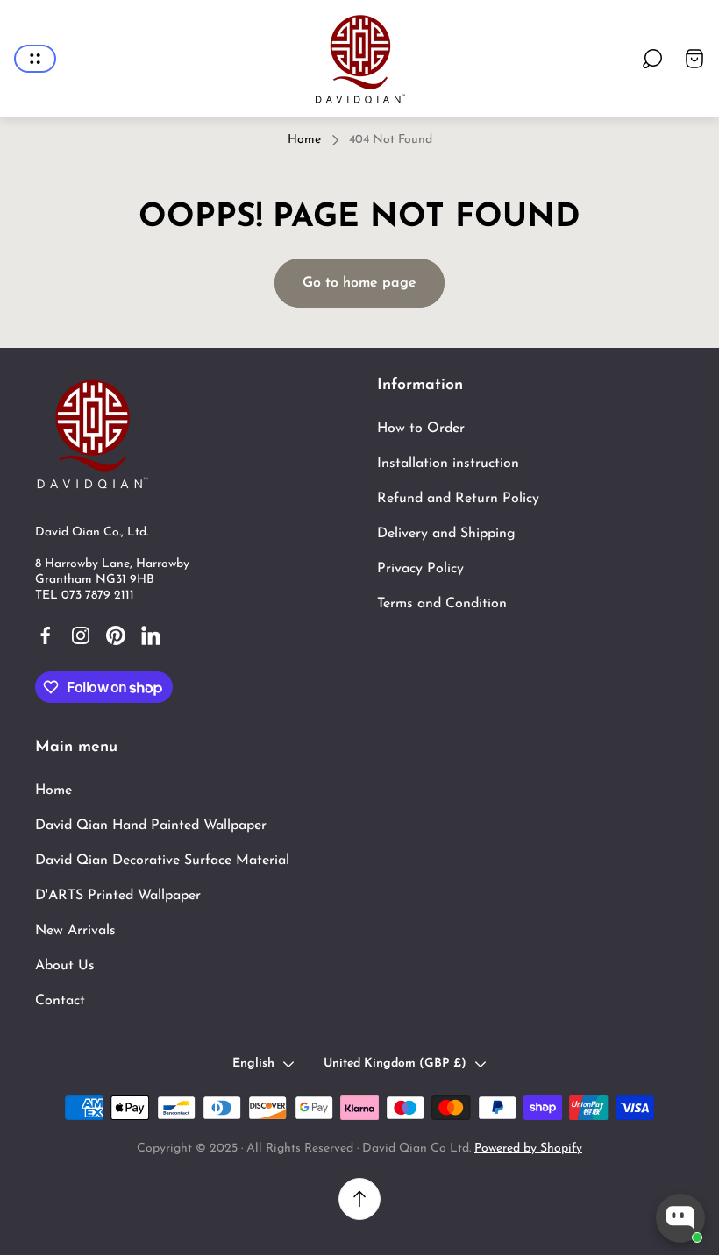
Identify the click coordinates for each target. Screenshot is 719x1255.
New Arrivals (75, 931)
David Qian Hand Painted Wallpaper (151, 826)
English (253, 1063)
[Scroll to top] (359, 1199)
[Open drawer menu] (35, 59)
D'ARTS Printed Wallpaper (118, 896)
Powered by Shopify (528, 1148)
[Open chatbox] (680, 1218)
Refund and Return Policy (458, 499)
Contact (60, 1001)
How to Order (421, 429)
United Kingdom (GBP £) (395, 1063)
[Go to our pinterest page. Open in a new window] (115, 635)
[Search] (652, 58)
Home (304, 139)
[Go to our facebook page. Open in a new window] (45, 635)
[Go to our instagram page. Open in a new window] (80, 635)
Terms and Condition (442, 604)
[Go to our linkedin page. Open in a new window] (150, 635)
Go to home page (359, 283)
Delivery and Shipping (446, 534)
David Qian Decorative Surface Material (162, 861)
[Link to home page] (92, 433)
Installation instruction (448, 464)
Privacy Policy (420, 569)
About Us (65, 966)
